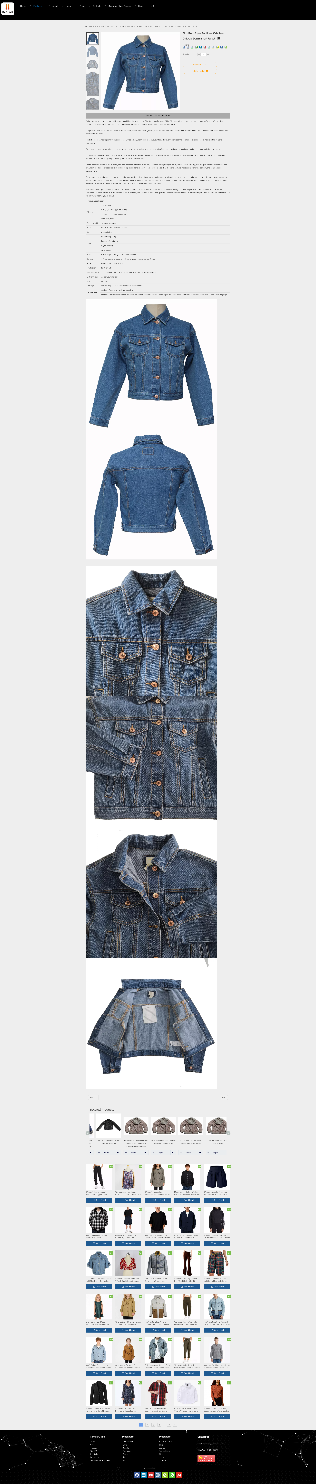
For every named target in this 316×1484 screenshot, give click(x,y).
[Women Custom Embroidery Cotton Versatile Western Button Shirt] (217, 1393)
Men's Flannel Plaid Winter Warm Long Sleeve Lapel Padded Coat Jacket (96, 1236)
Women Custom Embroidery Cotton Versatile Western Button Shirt (216, 1410)
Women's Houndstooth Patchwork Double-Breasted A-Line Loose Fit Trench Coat (157, 1193)
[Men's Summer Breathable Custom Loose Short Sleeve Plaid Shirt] (158, 1393)
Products (93, 1448)
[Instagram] (158, 1475)
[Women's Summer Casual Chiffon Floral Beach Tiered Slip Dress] (128, 1177)
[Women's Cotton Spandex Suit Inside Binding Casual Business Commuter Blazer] (99, 1393)
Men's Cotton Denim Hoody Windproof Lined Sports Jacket (98, 1366)
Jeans (125, 1457)
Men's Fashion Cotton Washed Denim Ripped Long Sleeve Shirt (187, 1193)
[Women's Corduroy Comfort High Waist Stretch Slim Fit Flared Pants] (187, 1263)
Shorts (125, 1454)
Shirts (125, 1445)
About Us (94, 1451)
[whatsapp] (172, 1475)
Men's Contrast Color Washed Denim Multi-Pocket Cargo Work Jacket (217, 1323)
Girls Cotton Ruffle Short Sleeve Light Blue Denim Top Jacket (98, 1280)
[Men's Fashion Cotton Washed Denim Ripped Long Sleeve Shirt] (187, 1177)
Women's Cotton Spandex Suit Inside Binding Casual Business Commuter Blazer (98, 1410)
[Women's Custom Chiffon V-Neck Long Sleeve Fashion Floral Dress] (128, 1393)
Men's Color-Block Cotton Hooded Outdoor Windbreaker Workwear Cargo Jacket (157, 1323)
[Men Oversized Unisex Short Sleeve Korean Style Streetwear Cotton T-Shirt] (158, 1220)
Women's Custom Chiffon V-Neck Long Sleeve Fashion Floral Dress (126, 1410)
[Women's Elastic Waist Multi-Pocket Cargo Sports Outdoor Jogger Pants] (187, 1306)
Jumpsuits (163, 1460)
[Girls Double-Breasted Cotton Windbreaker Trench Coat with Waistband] (128, 1350)
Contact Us (94, 1457)
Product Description (158, 115)
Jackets (126, 1448)
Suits (125, 1460)
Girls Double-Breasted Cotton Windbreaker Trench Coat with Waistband (127, 1366)
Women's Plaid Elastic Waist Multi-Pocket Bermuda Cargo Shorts (215, 1280)
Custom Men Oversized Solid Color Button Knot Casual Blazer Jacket (187, 1236)
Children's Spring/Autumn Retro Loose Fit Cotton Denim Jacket (157, 1366)
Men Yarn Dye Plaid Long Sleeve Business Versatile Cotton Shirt (217, 1366)
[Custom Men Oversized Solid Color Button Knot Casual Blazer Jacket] (187, 1220)
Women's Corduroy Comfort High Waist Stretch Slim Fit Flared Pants (185, 1280)
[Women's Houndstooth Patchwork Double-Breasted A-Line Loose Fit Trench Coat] (158, 1177)
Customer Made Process (100, 1460)
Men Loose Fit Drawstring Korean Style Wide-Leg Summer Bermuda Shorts (125, 1236)
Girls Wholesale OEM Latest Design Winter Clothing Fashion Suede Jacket (158, 1143)
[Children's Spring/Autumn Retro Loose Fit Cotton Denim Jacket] (158, 1350)
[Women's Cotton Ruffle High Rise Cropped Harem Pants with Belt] (187, 1350)
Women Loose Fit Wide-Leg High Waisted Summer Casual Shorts (215, 1193)
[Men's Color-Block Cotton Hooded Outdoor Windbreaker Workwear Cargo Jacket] (158, 1306)
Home (92, 1442)
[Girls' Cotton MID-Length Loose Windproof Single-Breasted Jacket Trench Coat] (128, 1306)
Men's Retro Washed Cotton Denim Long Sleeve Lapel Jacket (156, 1280)
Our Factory (94, 1454)
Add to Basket (198, 71)
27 (169, 1425)
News (92, 1445)
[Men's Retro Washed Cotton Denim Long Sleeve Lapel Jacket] (158, 1263)
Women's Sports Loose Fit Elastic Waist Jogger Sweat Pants (96, 1193)
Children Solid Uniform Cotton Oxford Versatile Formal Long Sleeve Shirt (186, 1410)
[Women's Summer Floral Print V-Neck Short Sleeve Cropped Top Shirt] (128, 1263)
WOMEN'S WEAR (166, 1442)
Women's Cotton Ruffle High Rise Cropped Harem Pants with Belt (187, 1366)
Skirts (161, 1454)
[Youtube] (151, 1475)
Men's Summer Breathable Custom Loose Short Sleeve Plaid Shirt (156, 1410)
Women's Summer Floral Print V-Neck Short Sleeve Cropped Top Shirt (127, 1280)
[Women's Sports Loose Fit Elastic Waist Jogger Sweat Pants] (99, 1177)
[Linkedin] (144, 1475)
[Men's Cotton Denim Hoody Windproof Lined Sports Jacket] (99, 1350)
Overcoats (127, 1451)
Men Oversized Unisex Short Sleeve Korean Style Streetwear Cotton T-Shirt (157, 1236)
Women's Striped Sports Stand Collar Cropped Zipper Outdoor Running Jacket (217, 1236)
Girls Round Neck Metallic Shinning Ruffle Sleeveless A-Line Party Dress (97, 1323)
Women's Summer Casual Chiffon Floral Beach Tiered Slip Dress (128, 1193)
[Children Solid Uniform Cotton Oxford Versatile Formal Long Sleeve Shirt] (187, 1393)
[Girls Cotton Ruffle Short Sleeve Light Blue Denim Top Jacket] (99, 1263)
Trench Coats (164, 1451)
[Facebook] (137, 1475)
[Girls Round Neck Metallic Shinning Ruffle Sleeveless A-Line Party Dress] (99, 1306)
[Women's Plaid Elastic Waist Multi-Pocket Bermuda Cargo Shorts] (217, 1263)
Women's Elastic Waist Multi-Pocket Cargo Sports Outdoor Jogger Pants (186, 1323)
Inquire (100, 1153)
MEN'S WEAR (128, 1442)
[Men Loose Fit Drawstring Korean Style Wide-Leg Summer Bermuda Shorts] (128, 1220)
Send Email (198, 65)
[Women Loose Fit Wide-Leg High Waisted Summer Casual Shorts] (217, 1177)
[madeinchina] (179, 1475)
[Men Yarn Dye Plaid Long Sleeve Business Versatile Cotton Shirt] (217, 1350)
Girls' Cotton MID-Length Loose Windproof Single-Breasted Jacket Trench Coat (128, 1323)
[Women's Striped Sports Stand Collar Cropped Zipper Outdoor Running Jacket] (217, 1220)
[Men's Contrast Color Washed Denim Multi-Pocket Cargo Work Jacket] (217, 1306)
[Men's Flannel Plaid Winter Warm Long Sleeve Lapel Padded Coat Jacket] (99, 1220)
